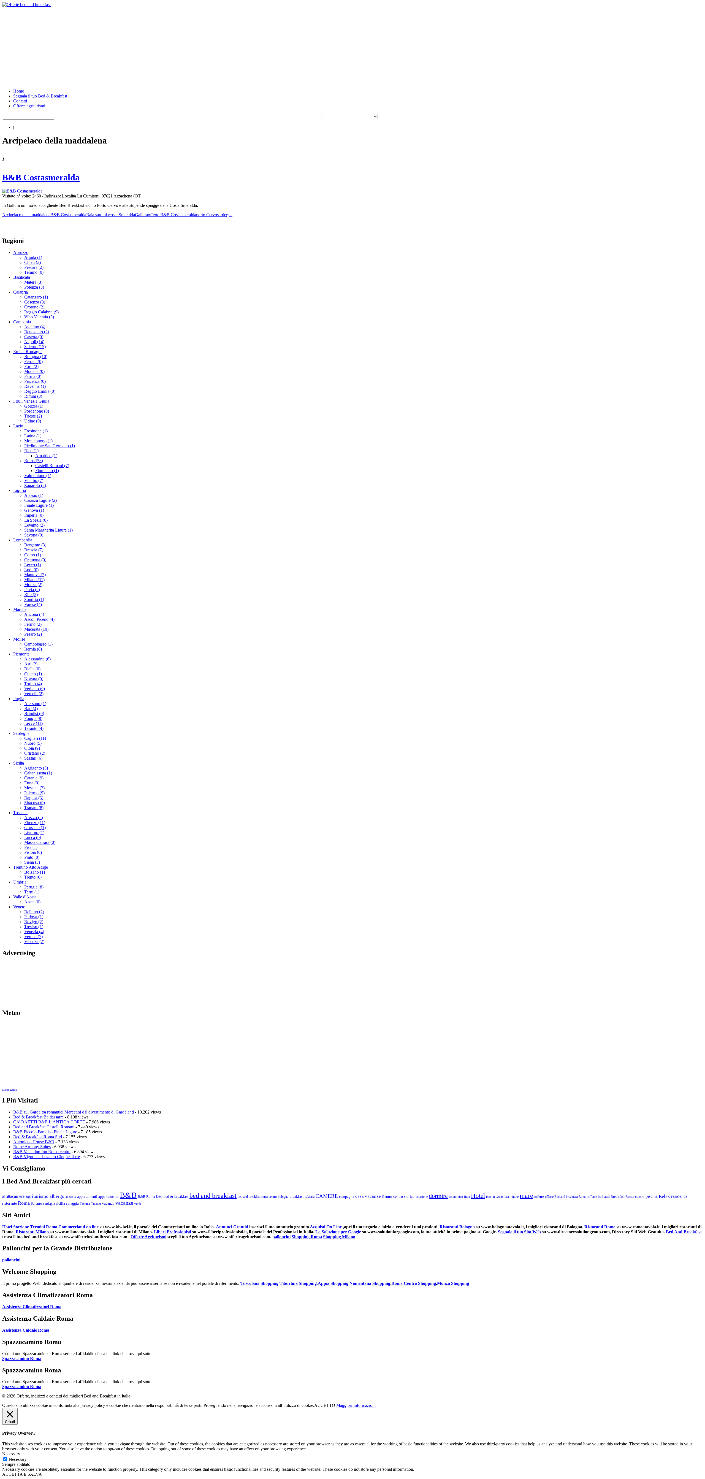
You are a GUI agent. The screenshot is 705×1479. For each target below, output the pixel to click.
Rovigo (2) (33, 921)
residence (679, 1196)
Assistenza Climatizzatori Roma (31, 1306)
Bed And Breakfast (684, 1231)
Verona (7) (33, 936)
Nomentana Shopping (369, 1283)
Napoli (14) (34, 341)
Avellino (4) (34, 326)
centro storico (403, 1196)
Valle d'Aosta (24, 897)
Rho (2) (31, 594)
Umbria (19, 882)
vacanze (124, 1203)
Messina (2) (34, 787)
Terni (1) (31, 892)
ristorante (9, 1203)
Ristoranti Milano (33, 1231)
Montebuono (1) (38, 440)
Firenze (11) (34, 822)
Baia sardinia (97, 214)
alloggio (71, 1196)
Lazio (18, 426)
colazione (422, 1197)
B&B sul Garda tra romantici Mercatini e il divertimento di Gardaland (73, 1112)
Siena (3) (32, 862)
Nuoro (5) (33, 743)
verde (138, 1203)
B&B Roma (146, 1197)
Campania (22, 321)
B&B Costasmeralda (41, 177)
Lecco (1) (32, 564)
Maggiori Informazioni (356, 1405)
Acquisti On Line (326, 1227)
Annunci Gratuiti (232, 1227)
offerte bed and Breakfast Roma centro (615, 1197)
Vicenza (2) (34, 941)
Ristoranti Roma (600, 1227)
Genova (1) (34, 510)
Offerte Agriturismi (148, 1236)
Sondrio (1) (34, 599)
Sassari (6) (33, 758)
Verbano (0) (34, 688)
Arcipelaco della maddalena (26, 214)
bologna (283, 1197)
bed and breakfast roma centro (257, 1197)
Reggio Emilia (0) (39, 391)
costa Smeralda (122, 214)
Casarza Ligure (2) (40, 500)
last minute (512, 1197)
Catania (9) (34, 778)
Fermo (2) (33, 624)
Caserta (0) (33, 336)
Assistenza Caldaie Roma (25, 1330)
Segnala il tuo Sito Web (519, 1231)
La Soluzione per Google (338, 1231)
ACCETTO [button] (324, 1405)
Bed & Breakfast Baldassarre (38, 1117)
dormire (438, 1195)
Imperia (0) (34, 515)
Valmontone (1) (37, 475)
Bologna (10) (35, 356)
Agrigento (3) (36, 768)
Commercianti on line (78, 1227)
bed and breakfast (213, 1195)
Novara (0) (33, 678)
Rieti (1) (31, 450)
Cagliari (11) (35, 738)
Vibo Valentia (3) (39, 317)
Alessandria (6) (37, 659)
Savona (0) (33, 535)
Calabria (20, 292)
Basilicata (21, 277)
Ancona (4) (34, 614)
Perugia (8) (34, 887)
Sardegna (21, 733)
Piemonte (21, 654)
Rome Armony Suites (32, 1146)
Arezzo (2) (33, 817)
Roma (24, 1203)
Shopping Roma (307, 1236)
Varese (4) (33, 604)
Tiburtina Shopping (298, 1283)
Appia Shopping (333, 1283)
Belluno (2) (34, 911)
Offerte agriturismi (29, 106)
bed (159, 1196)
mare (526, 1195)
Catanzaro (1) (36, 297)
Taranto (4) (34, 728)
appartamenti (87, 1196)
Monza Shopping (453, 1283)
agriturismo (37, 1196)
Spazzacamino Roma (21, 1358)
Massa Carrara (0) (39, 842)
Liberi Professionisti (173, 1231)
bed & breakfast (176, 1196)
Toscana (20, 812)
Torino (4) (33, 683)
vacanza (108, 1203)
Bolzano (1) (34, 872)
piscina (652, 1196)
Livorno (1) (34, 832)
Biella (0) (32, 669)
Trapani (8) (34, 807)
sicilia (60, 1204)
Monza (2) (33, 584)
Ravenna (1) (35, 386)
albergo (57, 1196)
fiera (467, 1197)
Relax (664, 1196)
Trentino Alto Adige (30, 867)
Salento (36, 1204)
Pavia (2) (32, 589)
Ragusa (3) (33, 797)
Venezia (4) (34, 931)
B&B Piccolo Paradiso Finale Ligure (45, 1131)
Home (18, 91)
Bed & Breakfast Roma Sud (37, 1136)
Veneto (19, 906)
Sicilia (18, 763)
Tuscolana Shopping (259, 1283)
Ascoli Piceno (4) (39, 619)
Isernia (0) (33, 649)
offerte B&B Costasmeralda (172, 214)
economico (456, 1197)
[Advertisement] (167, 45)
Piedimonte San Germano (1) (49, 445)
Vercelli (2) (34, 693)
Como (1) (32, 554)
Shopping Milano (339, 1236)
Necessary (18, 1459)
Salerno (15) (35, 346)
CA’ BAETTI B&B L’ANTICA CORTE (49, 1122)
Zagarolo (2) (35, 485)
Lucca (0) (32, 837)
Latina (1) (32, 436)
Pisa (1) (30, 847)
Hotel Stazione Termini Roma (30, 1227)
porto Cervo (206, 214)
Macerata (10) (36, 629)
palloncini (281, 1236)
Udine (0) (32, 421)
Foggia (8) (33, 718)
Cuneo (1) (33, 673)
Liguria (19, 490)
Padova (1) (33, 916)
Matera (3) (33, 282)
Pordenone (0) (36, 411)
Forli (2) (31, 366)
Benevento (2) (36, 331)
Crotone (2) (34, 307)
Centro (387, 1196)
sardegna (224, 214)
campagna (346, 1196)
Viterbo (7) (33, 480)
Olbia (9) (32, 748)
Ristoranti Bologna (457, 1227)
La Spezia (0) (36, 520)
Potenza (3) (34, 287)
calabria (309, 1197)
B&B (128, 1195)
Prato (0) (31, 857)
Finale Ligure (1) (39, 505)
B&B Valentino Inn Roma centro (41, 1151)
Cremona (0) (35, 559)
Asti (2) (30, 664)
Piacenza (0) (35, 381)
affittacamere (13, 1196)
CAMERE (327, 1196)
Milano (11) (34, 579)
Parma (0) (32, 376)
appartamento (108, 1197)
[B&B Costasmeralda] (22, 191)
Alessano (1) (35, 703)
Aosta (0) (32, 902)
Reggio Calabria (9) (41, 312)
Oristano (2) (34, 753)
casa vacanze (368, 1196)
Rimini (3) (33, 396)
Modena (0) (34, 371)
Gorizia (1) (33, 406)
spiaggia (72, 1203)
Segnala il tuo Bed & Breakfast (40, 96)
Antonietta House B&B (33, 1141)
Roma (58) (33, 460)
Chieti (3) (32, 262)
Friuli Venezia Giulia (31, 401)
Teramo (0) (34, 272)
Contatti (20, 101)
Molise (19, 639)
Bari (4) (31, 708)
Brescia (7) (33, 550)
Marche (19, 609)
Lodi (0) (31, 569)
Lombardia (22, 540)
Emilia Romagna (27, 351)
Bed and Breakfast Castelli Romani (43, 1127)
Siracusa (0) (34, 802)
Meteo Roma (9, 1089)
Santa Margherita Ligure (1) (48, 530)
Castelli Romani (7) (52, 465)
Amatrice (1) (46, 455)
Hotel (478, 1195)
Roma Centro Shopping (413, 1283)
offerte (539, 1197)
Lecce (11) (33, 723)
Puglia (18, 698)
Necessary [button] (11, 1453)
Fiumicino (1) (47, 470)
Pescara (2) (34, 267)
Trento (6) (33, 877)
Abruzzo (20, 252)
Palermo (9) (34, 792)
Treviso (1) (33, 926)
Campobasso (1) (38, 644)
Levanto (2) (34, 525)
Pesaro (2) (33, 634)
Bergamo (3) (35, 545)
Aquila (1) (33, 257)
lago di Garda (494, 1196)
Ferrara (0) (33, 361)
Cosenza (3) (34, 302)
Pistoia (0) (33, 852)
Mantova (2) (35, 574)
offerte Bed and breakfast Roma (565, 1197)
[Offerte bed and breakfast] (26, 4)
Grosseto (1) (35, 827)
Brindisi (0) (34, 713)
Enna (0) (31, 783)
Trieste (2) (33, 416)
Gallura (141, 214)
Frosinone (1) (36, 431)
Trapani (96, 1203)
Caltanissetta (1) (38, 773)
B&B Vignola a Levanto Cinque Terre (46, 1156)
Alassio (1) (33, 495)
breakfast (296, 1196)
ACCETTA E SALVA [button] (22, 1474)
